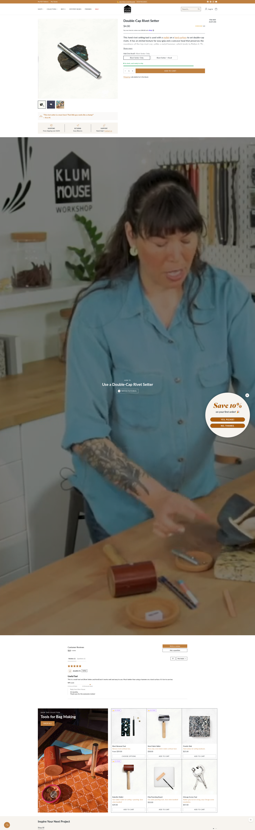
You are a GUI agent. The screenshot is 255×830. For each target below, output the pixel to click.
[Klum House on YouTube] (216, 2)
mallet (166, 37)
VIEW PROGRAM (142, 1)
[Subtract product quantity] (125, 71)
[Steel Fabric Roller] (164, 726)
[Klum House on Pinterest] (211, 2)
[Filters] (172, 658)
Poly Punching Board (155, 797)
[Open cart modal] (216, 9)
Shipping (126, 77)
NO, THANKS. (227, 425)
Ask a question (175, 650)
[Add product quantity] (132, 71)
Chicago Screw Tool (190, 797)
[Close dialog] (247, 395)
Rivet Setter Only (137, 58)
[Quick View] (144, 711)
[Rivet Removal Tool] (128, 726)
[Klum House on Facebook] (208, 2)
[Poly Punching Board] (164, 777)
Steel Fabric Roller (154, 746)
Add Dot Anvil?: (136, 53)
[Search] (199, 9)
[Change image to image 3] (60, 105)
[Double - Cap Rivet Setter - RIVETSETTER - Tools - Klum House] (78, 59)
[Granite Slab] (199, 726)
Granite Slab (187, 746)
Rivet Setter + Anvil (164, 58)
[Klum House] (127, 9)
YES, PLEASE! (227, 419)
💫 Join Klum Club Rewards (126, 1)
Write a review (175, 646)
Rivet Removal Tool (119, 746)
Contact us (108, 131)
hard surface (181, 37)
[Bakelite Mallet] (128, 777)
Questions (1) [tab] (81, 659)
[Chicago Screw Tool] (199, 777)
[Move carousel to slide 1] (213, 828)
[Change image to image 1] (42, 105)
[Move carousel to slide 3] (216, 828)
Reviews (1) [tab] (72, 659)
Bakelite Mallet (117, 797)
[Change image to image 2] (51, 105)
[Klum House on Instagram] (213, 2)
